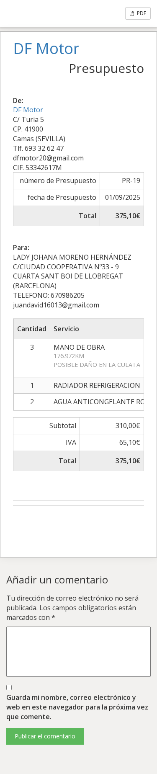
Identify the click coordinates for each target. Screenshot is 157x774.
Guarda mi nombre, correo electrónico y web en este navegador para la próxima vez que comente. (77, 707)
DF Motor (28, 109)
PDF (141, 13)
